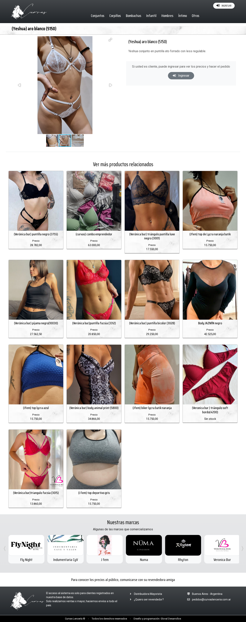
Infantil (151, 15)
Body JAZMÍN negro (210, 323)
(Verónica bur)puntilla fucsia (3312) (94, 323)
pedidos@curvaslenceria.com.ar (211, 599)
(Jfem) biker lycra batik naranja (152, 408)
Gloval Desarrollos (171, 618)
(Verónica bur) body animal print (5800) (94, 408)
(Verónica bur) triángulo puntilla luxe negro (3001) (152, 236)
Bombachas (133, 15)
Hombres (167, 15)
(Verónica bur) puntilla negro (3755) (36, 234)
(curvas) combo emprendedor (94, 234)
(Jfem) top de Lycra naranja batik (210, 234)
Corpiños (115, 15)
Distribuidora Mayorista (147, 593)
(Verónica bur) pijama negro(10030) (36, 323)
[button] (110, 40)
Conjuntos (97, 15)
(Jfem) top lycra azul (36, 408)
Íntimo (182, 15)
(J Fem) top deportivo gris (94, 492)
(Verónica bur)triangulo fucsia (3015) (36, 492)
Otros (195, 15)
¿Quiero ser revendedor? (148, 599)
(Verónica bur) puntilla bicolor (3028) (152, 323)
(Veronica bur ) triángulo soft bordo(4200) (210, 410)
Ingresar (183, 75)
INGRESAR (226, 5)
